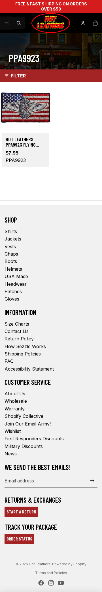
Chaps (11, 254)
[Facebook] (41, 582)
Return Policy (19, 339)
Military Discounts (24, 446)
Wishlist (13, 431)
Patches (13, 291)
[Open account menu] (82, 23)
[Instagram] (51, 582)
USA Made (16, 276)
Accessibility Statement (29, 369)
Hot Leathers (39, 564)
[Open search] (18, 23)
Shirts (11, 231)
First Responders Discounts (34, 438)
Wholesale (16, 401)
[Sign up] (92, 481)
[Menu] (6, 23)
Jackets (13, 239)
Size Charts (17, 324)
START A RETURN (21, 511)
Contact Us (17, 331)
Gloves (12, 299)
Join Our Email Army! (28, 424)
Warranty (15, 409)
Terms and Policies (51, 573)
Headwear (16, 284)
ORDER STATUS (19, 538)
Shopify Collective (24, 416)
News (11, 454)
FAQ (9, 361)
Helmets (13, 269)
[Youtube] (61, 582)
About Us (15, 393)
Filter (18, 76)
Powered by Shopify (69, 564)
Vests (10, 246)
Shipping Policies (23, 354)
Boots (11, 261)
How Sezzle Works (25, 346)
